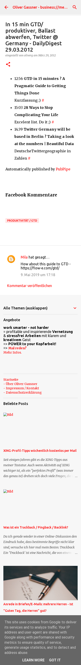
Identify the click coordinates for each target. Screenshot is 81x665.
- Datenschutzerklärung (22, 392)
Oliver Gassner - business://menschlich (45, 7)
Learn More (33, 660)
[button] (8, 65)
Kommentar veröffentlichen (29, 286)
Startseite (10, 380)
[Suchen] (74, 7)
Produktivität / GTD (22, 220)
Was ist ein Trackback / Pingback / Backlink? (35, 527)
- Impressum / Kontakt (21, 388)
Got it (55, 660)
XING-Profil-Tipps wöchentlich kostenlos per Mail (39, 450)
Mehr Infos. (12, 352)
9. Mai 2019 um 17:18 (38, 275)
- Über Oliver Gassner (20, 384)
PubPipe (63, 169)
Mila (24, 257)
